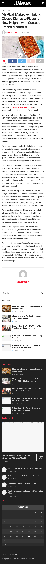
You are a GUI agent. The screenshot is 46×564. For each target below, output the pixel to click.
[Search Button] (42, 293)
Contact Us (5, 554)
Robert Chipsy (13, 32)
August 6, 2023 (26, 32)
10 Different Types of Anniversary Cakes (22, 483)
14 (29, 526)
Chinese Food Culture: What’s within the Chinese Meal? (16, 457)
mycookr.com (30, 559)
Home (3, 10)
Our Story (15, 554)
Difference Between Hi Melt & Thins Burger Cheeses (26, 476)
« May (4, 544)
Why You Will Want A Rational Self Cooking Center (25, 468)
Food (8, 10)
